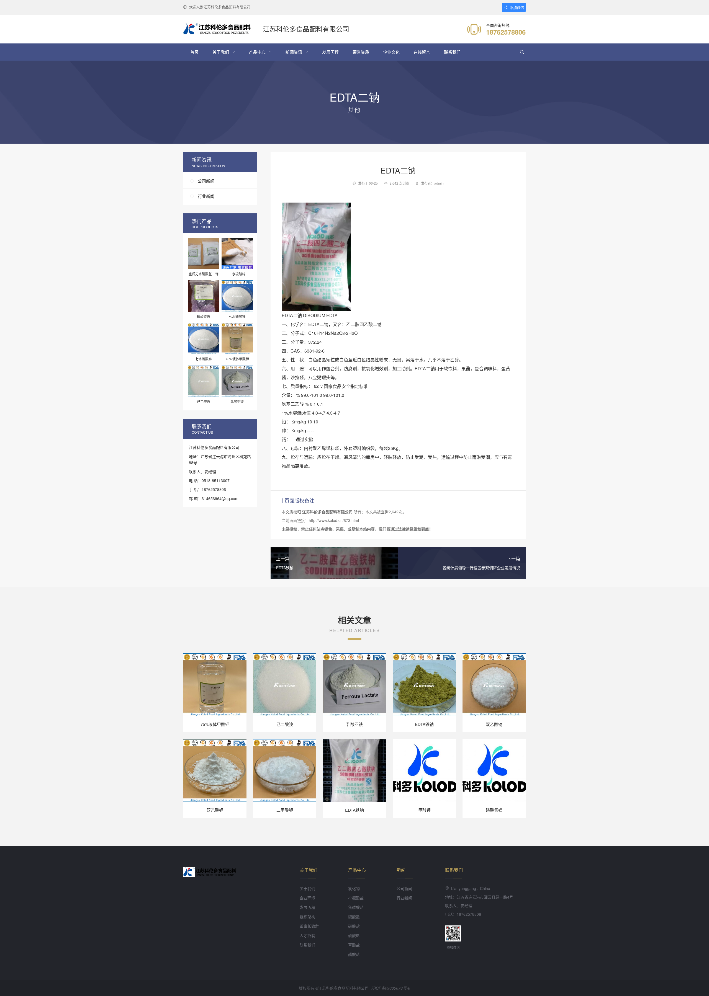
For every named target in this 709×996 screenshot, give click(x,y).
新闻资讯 (294, 52)
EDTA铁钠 (424, 724)
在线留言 (421, 52)
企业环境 (307, 898)
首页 (194, 52)
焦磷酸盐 (356, 907)
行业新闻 (206, 196)
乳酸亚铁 (354, 724)
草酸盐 (354, 945)
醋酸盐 (354, 954)
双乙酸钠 (494, 724)
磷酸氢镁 (494, 810)
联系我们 (452, 52)
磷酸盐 (354, 935)
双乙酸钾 (215, 810)
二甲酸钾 (284, 810)
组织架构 (307, 916)
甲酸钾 (424, 810)
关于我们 (220, 52)
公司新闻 (206, 181)
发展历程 (330, 52)
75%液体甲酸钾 (215, 724)
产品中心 (257, 52)
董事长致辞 (309, 926)
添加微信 (517, 7)
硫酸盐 (354, 916)
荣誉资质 (361, 52)
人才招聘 (307, 935)
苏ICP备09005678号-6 (390, 988)
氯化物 (354, 888)
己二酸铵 (284, 724)
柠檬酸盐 (356, 898)
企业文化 (391, 52)
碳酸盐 (354, 926)
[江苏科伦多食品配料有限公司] (220, 29)
